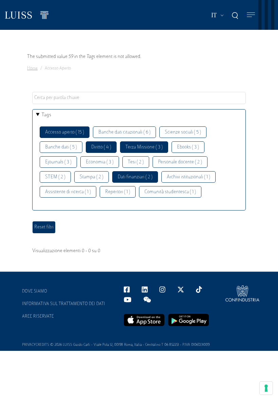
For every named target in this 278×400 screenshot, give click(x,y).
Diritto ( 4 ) (101, 147)
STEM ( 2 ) (55, 177)
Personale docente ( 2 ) (180, 162)
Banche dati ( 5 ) (61, 147)
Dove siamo (34, 291)
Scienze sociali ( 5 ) (183, 132)
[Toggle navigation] (251, 15)
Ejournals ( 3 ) (58, 162)
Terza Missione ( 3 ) (144, 147)
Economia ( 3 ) (100, 162)
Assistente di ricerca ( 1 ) (68, 192)
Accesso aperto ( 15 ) (64, 132)
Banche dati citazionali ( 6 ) (124, 132)
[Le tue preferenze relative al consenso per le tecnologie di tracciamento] (266, 388)
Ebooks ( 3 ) (188, 147)
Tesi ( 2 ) (136, 162)
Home (32, 68)
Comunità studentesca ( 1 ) (170, 192)
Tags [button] (46, 115)
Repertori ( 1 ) (117, 192)
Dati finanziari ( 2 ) (135, 177)
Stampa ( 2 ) (91, 177)
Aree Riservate (38, 317)
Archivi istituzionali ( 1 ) (188, 177)
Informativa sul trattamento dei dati (63, 304)
